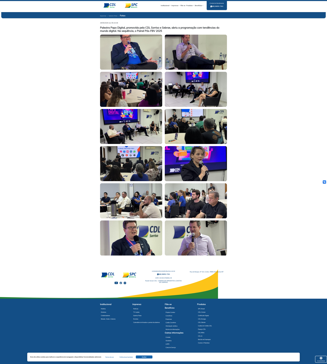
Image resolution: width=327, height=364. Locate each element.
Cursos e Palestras (203, 343)
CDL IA (200, 336)
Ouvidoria (169, 340)
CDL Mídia (201, 332)
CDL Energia (202, 319)
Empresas (169, 319)
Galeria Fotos (137, 315)
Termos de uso (109, 357)
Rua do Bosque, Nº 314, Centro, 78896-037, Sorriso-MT (207, 272)
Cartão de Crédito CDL (205, 326)
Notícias (135, 309)
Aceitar (144, 357)
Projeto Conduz (170, 312)
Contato (168, 337)
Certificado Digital (203, 315)
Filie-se (168, 304)
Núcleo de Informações (173, 329)
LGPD (167, 344)
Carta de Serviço (171, 347)
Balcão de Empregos (204, 339)
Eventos (135, 319)
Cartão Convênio (171, 322)
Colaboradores (105, 315)
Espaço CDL (202, 329)
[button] (165, 5)
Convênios (169, 315)
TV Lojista (136, 312)
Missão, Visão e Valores (108, 319)
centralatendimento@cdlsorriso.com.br (163, 271)
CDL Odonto (201, 322)
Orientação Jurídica (171, 326)
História (103, 309)
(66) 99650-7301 (217, 6)
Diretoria (103, 312)
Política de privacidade (126, 357)
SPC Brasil (201, 309)
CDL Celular (201, 312)
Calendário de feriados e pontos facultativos (146, 322)
